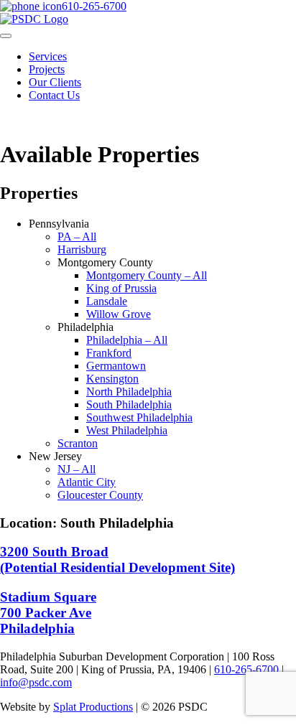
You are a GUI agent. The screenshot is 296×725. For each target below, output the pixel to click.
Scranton (77, 443)
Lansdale (106, 301)
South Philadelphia (129, 404)
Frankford (108, 353)
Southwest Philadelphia (139, 417)
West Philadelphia (126, 430)
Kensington (112, 379)
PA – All (76, 236)
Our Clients (55, 82)
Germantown (116, 366)
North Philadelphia (129, 391)
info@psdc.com (36, 682)
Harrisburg (81, 249)
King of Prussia (121, 288)
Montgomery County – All (146, 275)
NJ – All (76, 469)
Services (48, 56)
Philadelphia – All (126, 340)
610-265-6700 (94, 6)
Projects (47, 69)
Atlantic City (86, 482)
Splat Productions (93, 707)
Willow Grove (118, 314)
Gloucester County (100, 495)
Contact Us (54, 95)
